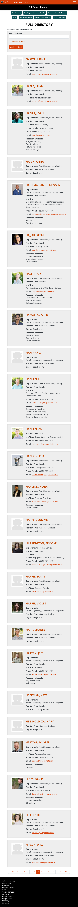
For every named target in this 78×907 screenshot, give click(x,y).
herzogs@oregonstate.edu (42, 761)
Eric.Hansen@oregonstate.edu (44, 403)
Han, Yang (33, 353)
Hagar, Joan (35, 113)
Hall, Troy (33, 274)
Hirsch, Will (34, 844)
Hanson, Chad (36, 456)
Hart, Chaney (35, 630)
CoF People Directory (39, 7)
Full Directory (16, 13)
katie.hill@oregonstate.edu (43, 832)
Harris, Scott (35, 576)
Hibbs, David (34, 779)
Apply (12, 47)
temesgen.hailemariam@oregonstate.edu (49, 214)
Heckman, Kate (36, 695)
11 (53, 872)
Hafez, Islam (35, 86)
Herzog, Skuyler (38, 742)
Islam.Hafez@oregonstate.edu (44, 101)
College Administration (42, 17)
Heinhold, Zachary (40, 721)
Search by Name (15, 33)
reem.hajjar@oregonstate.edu (44, 250)
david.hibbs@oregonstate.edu (44, 794)
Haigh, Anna (35, 161)
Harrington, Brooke (41, 543)
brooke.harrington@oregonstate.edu (47, 564)
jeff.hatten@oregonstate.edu (44, 674)
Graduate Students (26, 17)
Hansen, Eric (35, 379)
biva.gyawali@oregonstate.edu (44, 74)
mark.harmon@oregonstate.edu (45, 501)
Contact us (5, 894)
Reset (20, 47)
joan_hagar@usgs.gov (41, 135)
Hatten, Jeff (34, 653)
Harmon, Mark (37, 486)
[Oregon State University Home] (5, 2)
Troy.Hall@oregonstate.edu (43, 291)
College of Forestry (21, 2)
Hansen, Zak (34, 429)
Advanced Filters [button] (18, 42)
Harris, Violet (36, 603)
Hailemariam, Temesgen (43, 185)
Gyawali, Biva (35, 59)
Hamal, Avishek (37, 315)
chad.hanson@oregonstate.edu (45, 474)
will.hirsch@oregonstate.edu (43, 862)
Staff (14, 17)
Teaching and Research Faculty (34, 13)
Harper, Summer (37, 520)
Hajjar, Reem (35, 235)
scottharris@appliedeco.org (43, 591)
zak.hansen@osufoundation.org (45, 444)
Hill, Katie (33, 815)
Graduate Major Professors (57, 13)
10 (49, 872)
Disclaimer (5, 903)
